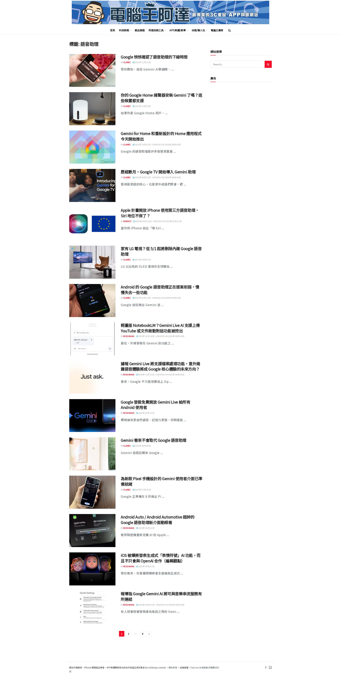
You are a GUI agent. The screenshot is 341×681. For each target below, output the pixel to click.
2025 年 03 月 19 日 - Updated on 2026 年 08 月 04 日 (157, 297)
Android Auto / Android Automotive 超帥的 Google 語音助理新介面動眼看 (157, 519)
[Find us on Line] (270, 668)
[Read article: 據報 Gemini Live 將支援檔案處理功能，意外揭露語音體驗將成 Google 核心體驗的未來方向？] (92, 377)
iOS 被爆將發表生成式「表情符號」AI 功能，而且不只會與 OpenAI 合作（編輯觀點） (161, 557)
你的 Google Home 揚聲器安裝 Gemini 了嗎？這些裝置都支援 (161, 97)
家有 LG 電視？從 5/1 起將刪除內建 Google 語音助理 (161, 251)
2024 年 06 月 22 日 (146, 527)
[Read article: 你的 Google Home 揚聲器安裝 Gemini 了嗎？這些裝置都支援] (92, 108)
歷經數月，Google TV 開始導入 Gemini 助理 (158, 171)
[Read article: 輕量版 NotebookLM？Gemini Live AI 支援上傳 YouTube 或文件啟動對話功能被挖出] (92, 338)
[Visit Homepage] (170, 12)
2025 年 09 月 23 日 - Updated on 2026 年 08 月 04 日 (157, 177)
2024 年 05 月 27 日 (146, 566)
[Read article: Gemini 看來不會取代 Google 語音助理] (92, 453)
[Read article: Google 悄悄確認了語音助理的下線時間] (92, 70)
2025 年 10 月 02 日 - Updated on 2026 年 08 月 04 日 (157, 144)
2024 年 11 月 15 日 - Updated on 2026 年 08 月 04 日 (161, 374)
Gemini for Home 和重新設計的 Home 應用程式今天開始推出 (161, 136)
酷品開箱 (140, 30)
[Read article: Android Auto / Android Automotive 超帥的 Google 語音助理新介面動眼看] (92, 530)
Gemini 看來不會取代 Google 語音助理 (153, 440)
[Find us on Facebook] (266, 668)
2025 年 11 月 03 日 (142, 106)
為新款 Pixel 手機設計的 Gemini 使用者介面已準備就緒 (161, 481)
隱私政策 (173, 667)
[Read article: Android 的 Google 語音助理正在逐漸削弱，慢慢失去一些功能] (92, 300)
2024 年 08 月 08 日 (142, 445)
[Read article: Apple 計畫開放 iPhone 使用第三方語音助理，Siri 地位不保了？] (92, 223)
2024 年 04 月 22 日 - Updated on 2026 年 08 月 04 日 (161, 604)
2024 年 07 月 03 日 (142, 489)
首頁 (112, 30)
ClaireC (127, 62)
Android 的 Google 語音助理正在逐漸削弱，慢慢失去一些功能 (160, 289)
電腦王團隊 (217, 30)
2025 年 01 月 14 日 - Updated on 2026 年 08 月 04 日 (161, 336)
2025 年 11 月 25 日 (142, 62)
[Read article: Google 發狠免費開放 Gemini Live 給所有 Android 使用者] (92, 415)
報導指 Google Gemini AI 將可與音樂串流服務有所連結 (161, 596)
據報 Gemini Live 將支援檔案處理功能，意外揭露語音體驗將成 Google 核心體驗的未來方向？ (160, 366)
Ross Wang (128, 336)
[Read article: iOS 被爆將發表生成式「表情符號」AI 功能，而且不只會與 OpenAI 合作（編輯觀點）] (92, 568)
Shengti (127, 221)
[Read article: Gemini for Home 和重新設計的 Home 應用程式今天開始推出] (92, 147)
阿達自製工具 (156, 30)
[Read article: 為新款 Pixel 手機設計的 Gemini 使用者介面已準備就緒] (92, 492)
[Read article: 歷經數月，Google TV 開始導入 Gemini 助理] (92, 185)
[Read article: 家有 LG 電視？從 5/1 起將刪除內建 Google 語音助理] (92, 262)
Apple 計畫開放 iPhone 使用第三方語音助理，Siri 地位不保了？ (160, 212)
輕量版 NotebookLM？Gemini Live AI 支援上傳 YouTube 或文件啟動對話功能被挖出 (160, 327)
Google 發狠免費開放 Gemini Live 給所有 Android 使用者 (155, 404)
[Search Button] (229, 30)
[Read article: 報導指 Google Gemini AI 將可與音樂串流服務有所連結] (92, 607)
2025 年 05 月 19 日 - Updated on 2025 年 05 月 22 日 (158, 221)
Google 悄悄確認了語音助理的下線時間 (154, 57)
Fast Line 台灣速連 (199, 667)
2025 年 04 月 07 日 (142, 259)
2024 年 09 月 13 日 (146, 412)
